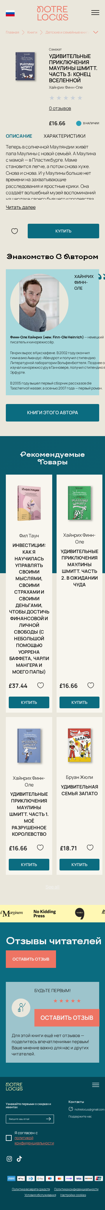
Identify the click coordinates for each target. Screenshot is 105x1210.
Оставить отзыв (31, 959)
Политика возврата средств (31, 1189)
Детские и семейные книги (68, 32)
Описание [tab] (19, 136)
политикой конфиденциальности (34, 1140)
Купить (63, 231)
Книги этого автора (52, 412)
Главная (12, 32)
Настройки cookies (73, 1195)
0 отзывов (60, 108)
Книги (32, 32)
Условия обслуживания (40, 1195)
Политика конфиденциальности (76, 1189)
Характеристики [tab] (64, 136)
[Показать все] (95, 32)
